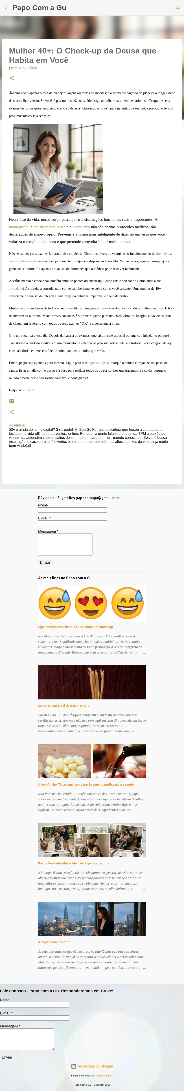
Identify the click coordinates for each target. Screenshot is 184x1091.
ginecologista (99, 363)
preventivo (81, 227)
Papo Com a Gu (39, 8)
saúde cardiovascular (23, 261)
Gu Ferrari (29, 390)
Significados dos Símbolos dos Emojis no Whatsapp (75, 627)
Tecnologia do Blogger (94, 1066)
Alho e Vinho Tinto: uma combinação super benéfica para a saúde (86, 784)
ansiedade (16, 288)
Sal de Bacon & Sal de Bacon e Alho (64, 705)
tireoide (161, 253)
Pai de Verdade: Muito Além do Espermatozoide (73, 863)
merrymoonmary (104, 1075)
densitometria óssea (50, 227)
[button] (11, 78)
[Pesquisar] (72, 7)
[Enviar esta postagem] (11, 402)
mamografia (18, 227)
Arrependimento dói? (54, 942)
